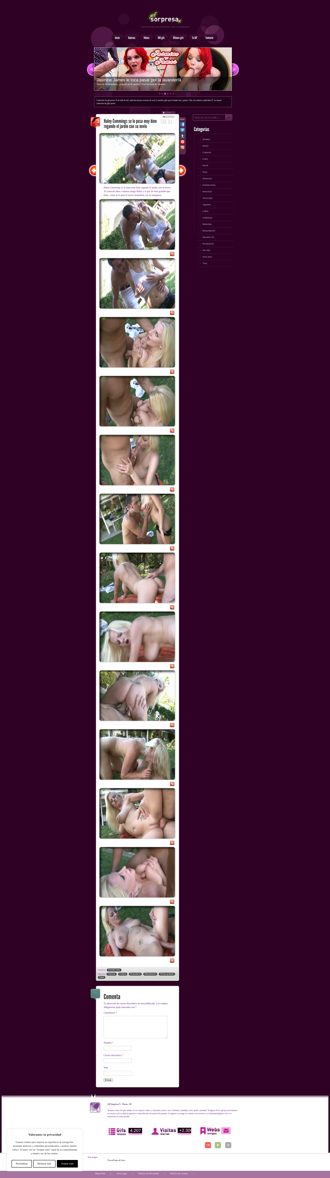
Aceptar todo (67, 1163)
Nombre (108, 1043)
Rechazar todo (44, 1163)
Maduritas (207, 224)
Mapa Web (100, 1173)
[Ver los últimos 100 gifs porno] (177, 38)
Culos (205, 159)
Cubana (122, 974)
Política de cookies (179, 1173)
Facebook (182, 125)
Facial (205, 165)
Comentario (110, 1012)
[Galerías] (131, 38)
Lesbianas (207, 218)
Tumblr (182, 137)
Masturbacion (208, 231)
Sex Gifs (206, 250)
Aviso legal (122, 1173)
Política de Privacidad (148, 1173)
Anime (205, 146)
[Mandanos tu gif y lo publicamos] (194, 38)
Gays (204, 172)
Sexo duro (207, 257)
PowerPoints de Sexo (116, 1160)
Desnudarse (135, 974)
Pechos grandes (167, 974)
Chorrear (111, 974)
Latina (205, 211)
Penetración (208, 244)
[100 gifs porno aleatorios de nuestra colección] (160, 38)
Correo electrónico (114, 1055)
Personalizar (22, 1163)
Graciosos (207, 178)
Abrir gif (172, 255)
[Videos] (145, 38)
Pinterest (182, 142)
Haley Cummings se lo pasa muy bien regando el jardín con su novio (96, 123)
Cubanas (206, 152)
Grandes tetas (114, 970)
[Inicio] (116, 38)
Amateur (206, 139)
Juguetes (206, 204)
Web (106, 1067)
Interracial (207, 191)
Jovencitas (207, 198)
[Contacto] (208, 38)
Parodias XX (208, 237)
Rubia (101, 977)
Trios (204, 263)
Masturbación (150, 974)
